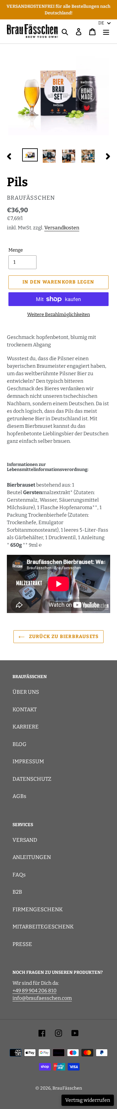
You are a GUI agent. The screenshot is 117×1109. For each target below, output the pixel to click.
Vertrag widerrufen (87, 1100)
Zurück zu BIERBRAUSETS (63, 636)
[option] (30, 155)
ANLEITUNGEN (31, 857)
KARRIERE (25, 726)
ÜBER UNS (25, 692)
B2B (17, 892)
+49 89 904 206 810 (34, 991)
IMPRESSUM (28, 761)
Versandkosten (61, 228)
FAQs (19, 874)
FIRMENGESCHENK (37, 909)
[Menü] (106, 31)
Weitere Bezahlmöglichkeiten (58, 314)
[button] (104, 22)
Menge (15, 250)
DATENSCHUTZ (31, 779)
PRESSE (22, 944)
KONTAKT (24, 709)
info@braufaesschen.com (42, 998)
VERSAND (24, 840)
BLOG (19, 744)
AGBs (19, 796)
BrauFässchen (67, 1088)
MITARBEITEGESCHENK (43, 926)
